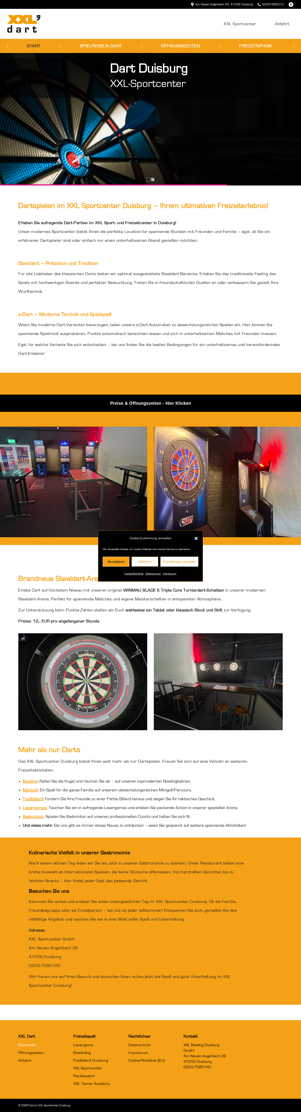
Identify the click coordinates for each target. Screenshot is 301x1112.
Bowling (30, 781)
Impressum (170, 573)
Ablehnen (145, 562)
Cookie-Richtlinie (133, 573)
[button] (196, 538)
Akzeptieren (116, 562)
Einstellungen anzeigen (179, 562)
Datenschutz (153, 573)
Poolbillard (33, 799)
